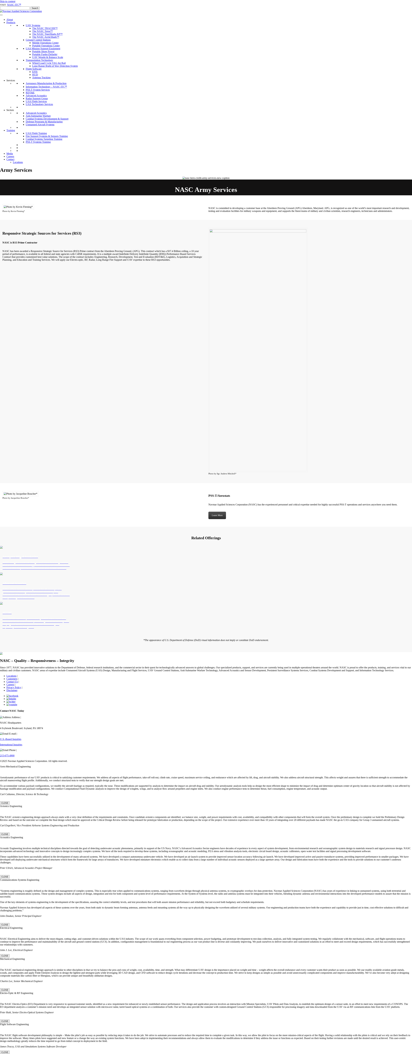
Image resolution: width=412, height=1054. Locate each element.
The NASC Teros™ (42, 31)
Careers (10, 156)
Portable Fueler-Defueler (44, 54)
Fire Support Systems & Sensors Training (47, 136)
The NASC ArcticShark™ (45, 37)
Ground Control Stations (38, 39)
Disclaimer (11, 690)
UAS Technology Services (39, 104)
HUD (35, 74)
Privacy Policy (13, 687)
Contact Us (12, 681)
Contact (10, 159)
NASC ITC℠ (14, 4)
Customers (11, 678)
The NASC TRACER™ (45, 28)
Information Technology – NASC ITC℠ (46, 86)
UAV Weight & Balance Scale (47, 57)
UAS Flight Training (36, 133)
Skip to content (7, 1)
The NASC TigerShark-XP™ (47, 34)
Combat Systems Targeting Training (44, 139)
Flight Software (34, 68)
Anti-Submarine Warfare (38, 115)
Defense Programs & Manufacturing (44, 121)
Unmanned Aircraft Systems (40, 124)
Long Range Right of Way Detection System (55, 66)
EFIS (34, 71)
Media (9, 153)
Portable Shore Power (43, 51)
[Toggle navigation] (1, 14)
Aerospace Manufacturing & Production (46, 83)
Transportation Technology (39, 60)
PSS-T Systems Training (38, 142)
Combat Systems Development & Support (47, 118)
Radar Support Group (37, 98)
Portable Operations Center (46, 45)
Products (10, 22)
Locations (18, 162)
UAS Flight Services (36, 101)
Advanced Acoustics (36, 95)
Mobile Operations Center (45, 42)
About (9, 19)
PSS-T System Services (38, 89)
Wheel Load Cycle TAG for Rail (49, 63)
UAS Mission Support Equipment (43, 48)
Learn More (217, 515)
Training (10, 130)
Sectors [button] (10, 110)
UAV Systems (33, 25)
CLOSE (4, 803)
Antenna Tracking (41, 77)
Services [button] (10, 80)
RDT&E (30, 92)
